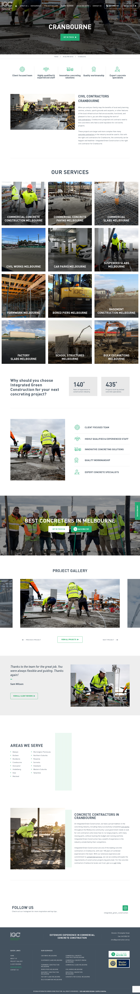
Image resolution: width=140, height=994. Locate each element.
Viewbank (37, 766)
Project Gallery (51, 6)
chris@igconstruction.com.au (120, 940)
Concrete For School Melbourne (78, 977)
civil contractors (84, 119)
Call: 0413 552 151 (124, 936)
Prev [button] (31, 640)
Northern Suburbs (40, 755)
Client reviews (67, 6)
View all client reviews (23, 696)
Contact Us (97, 6)
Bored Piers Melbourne (49, 969)
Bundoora (16, 759)
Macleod (16, 776)
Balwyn (15, 752)
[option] (70, 603)
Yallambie (37, 773)
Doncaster (17, 766)
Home (56, 56)
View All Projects (68, 639)
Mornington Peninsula (42, 752)
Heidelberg (17, 769)
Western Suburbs (40, 769)
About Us (23, 6)
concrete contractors (86, 134)
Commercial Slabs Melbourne (76, 965)
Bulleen (16, 755)
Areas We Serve (83, 6)
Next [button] (109, 640)
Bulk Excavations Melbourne (51, 979)
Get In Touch (129, 6)
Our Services (36, 6)
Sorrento (36, 762)
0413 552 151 (114, 6)
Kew (14, 773)
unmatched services (94, 857)
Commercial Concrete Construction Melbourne (75, 956)
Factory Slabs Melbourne (50, 977)
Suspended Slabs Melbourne (51, 960)
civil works (125, 827)
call (115, 863)
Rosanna (36, 759)
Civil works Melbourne (74, 969)
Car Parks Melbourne (49, 955)
